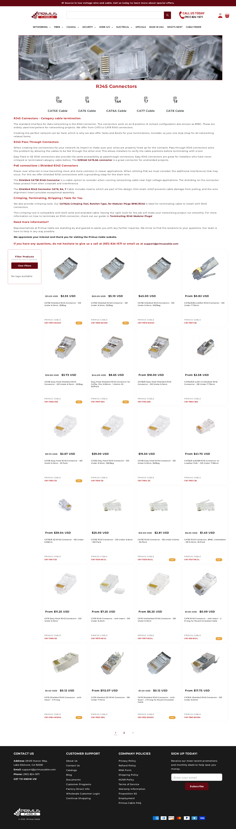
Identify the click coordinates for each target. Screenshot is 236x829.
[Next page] (132, 732)
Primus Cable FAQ (130, 803)
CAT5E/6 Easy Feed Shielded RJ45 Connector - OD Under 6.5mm (154, 383)
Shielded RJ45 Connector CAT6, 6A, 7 (43, 189)
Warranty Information (132, 788)
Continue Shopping (78, 798)
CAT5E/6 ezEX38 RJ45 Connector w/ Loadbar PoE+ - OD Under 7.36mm (201, 462)
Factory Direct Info (78, 788)
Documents (73, 779)
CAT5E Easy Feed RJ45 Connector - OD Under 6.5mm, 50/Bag (157, 462)
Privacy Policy (127, 760)
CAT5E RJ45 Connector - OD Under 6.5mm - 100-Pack (112, 540)
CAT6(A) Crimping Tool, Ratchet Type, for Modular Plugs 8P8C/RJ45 (102, 203)
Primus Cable (33, 819)
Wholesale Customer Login (83, 793)
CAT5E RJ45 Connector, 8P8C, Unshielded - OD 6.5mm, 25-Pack (205, 540)
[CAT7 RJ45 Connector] (145, 99)
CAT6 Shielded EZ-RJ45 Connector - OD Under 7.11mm (110, 698)
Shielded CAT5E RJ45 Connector (39, 180)
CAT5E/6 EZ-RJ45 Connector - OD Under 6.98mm (64, 540)
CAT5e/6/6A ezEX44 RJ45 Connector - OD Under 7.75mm (204, 304)
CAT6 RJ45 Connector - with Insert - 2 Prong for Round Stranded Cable (202, 619)
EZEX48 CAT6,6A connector (95, 160)
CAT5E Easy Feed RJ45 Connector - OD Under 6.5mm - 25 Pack (63, 462)
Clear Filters (24, 265)
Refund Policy (127, 765)
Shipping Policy (128, 774)
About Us (72, 760)
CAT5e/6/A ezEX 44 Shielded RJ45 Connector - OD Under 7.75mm (201, 383)
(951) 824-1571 (31, 774)
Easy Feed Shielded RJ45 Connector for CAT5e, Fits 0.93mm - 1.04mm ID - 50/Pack (110, 384)
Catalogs (71, 770)
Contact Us (73, 765)
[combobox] (118, 15)
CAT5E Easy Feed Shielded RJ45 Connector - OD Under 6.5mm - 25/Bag (63, 383)
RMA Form (125, 770)
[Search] (167, 15)
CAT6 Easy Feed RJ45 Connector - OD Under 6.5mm (62, 619)
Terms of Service (129, 784)
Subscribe (197, 786)
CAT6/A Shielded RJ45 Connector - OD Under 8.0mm (203, 698)
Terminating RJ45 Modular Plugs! (131, 216)
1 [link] (115, 732)
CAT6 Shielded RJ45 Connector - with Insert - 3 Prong (62, 698)
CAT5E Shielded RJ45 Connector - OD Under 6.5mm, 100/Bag (156, 304)
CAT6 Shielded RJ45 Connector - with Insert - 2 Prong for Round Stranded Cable (156, 699)
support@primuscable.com (161, 243)
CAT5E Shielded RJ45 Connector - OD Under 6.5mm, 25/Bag (62, 304)
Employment (127, 798)
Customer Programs (78, 784)
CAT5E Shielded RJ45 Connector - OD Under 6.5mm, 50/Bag (109, 304)
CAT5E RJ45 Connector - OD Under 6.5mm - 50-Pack (158, 540)
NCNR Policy (126, 779)
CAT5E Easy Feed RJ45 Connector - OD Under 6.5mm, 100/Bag (110, 462)
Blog (69, 774)
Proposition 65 (128, 793)
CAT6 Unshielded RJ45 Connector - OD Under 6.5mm (157, 619)
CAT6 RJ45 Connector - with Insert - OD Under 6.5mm (110, 619)
